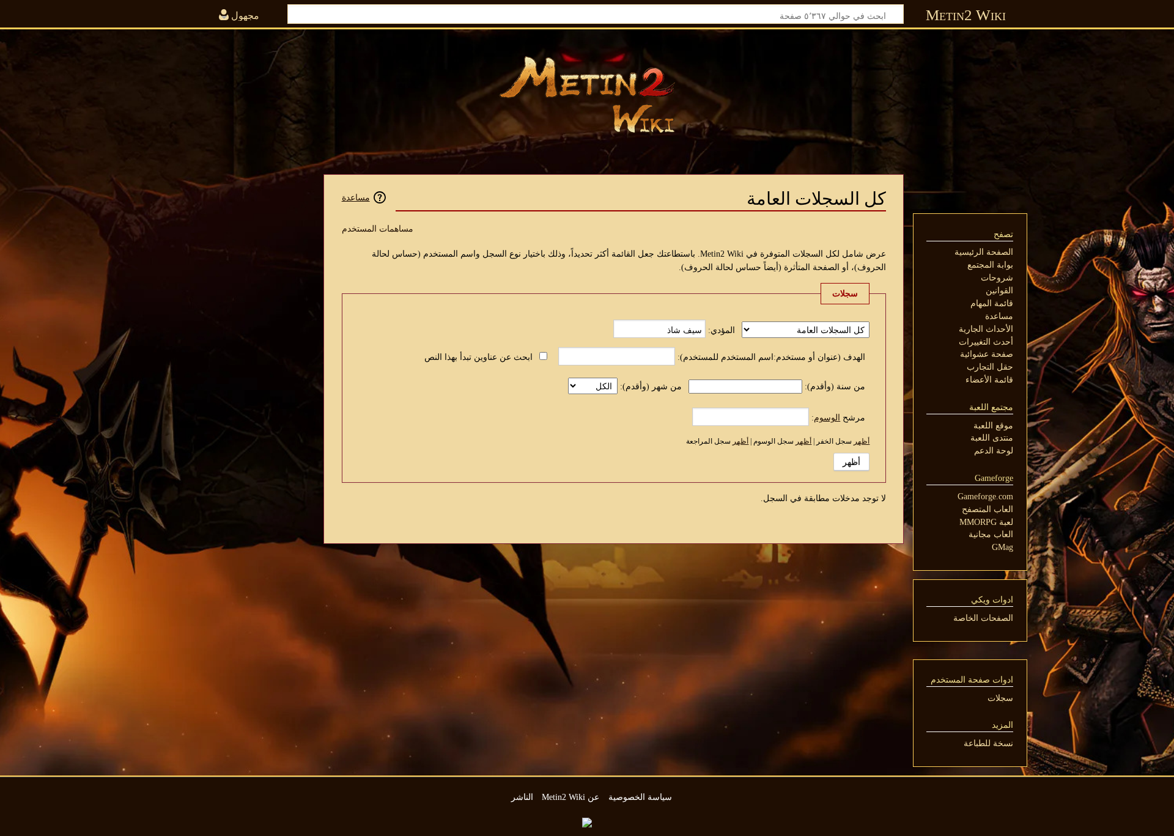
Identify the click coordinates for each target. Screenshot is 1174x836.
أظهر (861, 441)
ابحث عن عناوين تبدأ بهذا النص (478, 357)
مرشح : (838, 417)
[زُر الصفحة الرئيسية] (587, 95)
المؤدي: (721, 330)
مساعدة (356, 197)
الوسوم (827, 417)
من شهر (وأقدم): (651, 386)
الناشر (522, 797)
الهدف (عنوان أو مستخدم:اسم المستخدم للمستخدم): (771, 357)
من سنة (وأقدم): (835, 386)
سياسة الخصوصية (640, 797)
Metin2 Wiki (966, 15)
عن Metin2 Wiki (570, 797)
